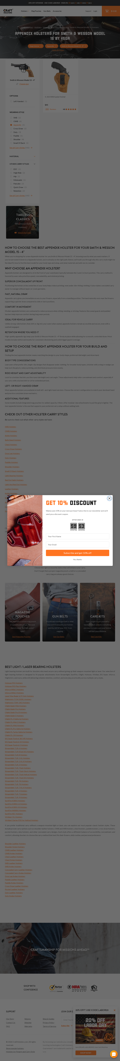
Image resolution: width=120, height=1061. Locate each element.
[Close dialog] (109, 498)
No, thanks (77, 559)
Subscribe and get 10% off (78, 553)
